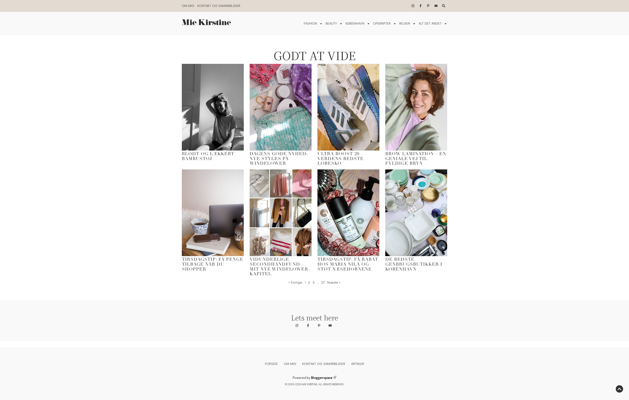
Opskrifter (382, 23)
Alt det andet (430, 23)
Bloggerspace (321, 378)
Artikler (357, 363)
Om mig (188, 5)
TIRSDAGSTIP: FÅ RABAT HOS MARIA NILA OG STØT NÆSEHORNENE (347, 265)
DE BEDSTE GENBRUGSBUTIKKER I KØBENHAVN (413, 265)
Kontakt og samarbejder (218, 5)
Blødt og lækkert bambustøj (208, 156)
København (354, 23)
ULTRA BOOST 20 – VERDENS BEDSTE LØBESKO (340, 159)
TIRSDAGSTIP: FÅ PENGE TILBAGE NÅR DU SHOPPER (212, 265)
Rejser (404, 23)
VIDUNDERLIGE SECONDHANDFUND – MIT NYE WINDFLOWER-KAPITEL (280, 267)
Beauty (331, 23)
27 (323, 282)
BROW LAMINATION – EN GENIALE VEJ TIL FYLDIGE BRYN (415, 159)
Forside (271, 363)
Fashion (310, 23)
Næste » (334, 282)
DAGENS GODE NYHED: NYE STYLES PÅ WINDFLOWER (279, 159)
